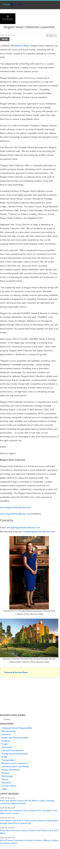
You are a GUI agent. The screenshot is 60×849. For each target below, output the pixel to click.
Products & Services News (16, 672)
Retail (4, 757)
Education (6, 782)
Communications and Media (15, 766)
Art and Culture (9, 785)
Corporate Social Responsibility (17, 728)
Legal (4, 789)
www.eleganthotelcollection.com (15, 507)
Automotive (7, 747)
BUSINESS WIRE (20, 45)
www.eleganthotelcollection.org (15, 514)
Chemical (6, 734)
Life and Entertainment (13, 750)
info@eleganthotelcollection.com (39, 531)
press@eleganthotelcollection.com (23, 527)
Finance (5, 773)
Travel (5, 39)
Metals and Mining (10, 769)
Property (6, 741)
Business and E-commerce (15, 763)
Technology (7, 776)
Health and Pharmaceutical (15, 737)
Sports (5, 779)
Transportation (9, 760)
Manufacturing (9, 731)
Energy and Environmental (14, 753)
